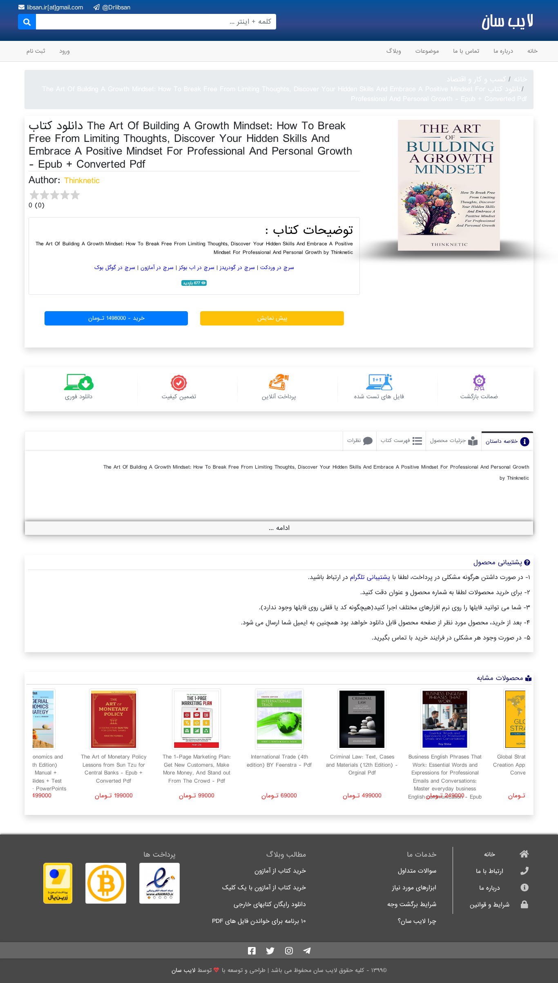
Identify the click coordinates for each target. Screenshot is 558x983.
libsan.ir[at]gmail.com (56, 7)
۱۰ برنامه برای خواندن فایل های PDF (259, 921)
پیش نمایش (272, 318)
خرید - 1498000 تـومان (116, 318)
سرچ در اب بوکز (196, 268)
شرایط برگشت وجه (411, 904)
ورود (64, 51)
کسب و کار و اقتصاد (476, 79)
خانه (532, 51)
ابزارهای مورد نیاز (414, 888)
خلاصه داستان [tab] (502, 441)
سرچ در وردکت (277, 268)
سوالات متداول (417, 871)
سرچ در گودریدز (237, 268)
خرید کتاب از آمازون (280, 871)
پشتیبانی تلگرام (370, 577)
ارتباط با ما (489, 871)
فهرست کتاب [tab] (395, 440)
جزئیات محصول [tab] (448, 440)
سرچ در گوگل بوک (114, 268)
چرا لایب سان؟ (417, 921)
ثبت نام (36, 51)
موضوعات (427, 51)
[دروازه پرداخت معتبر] (51, 883)
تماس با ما (466, 51)
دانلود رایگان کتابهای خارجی (270, 904)
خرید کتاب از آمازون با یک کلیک (264, 888)
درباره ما (503, 51)
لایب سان (507, 20)
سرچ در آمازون (157, 268)
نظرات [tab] (354, 440)
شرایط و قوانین (489, 905)
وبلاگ (393, 51)
